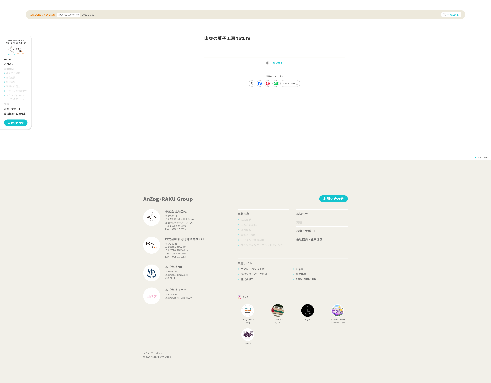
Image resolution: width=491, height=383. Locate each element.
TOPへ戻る (481, 157)
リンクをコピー (288, 83)
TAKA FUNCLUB (306, 279)
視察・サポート (12, 108)
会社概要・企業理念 (15, 113)
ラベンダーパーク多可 (254, 274)
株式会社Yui (248, 279)
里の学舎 (301, 274)
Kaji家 (299, 269)
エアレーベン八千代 (253, 269)
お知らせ (9, 64)
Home (7, 59)
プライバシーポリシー (154, 353)
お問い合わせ (16, 122)
